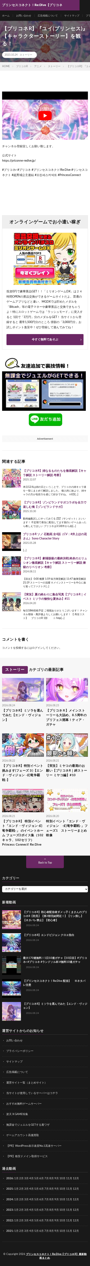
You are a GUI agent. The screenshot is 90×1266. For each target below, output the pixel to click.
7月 (46, 1178)
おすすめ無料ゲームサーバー (24, 1104)
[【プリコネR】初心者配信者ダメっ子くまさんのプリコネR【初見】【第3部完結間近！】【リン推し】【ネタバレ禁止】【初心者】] (11, 919)
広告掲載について (48, 15)
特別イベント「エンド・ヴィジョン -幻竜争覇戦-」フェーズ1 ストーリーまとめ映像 (67, 828)
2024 (9, 1199)
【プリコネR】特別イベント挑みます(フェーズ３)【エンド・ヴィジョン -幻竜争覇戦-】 (22, 773)
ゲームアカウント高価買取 (22, 1135)
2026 (9, 1178)
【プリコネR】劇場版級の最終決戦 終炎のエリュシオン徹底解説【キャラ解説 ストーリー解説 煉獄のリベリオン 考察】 (55, 563)
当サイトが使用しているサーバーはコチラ (32, 1093)
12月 (76, 1189)
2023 (9, 1210)
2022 (9, 1220)
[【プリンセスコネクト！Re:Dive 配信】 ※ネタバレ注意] (11, 988)
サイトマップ (71, 15)
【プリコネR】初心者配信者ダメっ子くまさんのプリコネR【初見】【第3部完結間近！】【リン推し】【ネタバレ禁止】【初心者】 (55, 916)
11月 (69, 1189)
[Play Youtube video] (45, 116)
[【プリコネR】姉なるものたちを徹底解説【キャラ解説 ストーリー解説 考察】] (11, 478)
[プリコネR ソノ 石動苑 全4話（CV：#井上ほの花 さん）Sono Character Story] (11, 541)
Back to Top (45, 862)
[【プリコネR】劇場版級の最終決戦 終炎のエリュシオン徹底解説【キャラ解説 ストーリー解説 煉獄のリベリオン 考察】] (11, 565)
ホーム (6, 15)
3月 (26, 1178)
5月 (36, 1178)
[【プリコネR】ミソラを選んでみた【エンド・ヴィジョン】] (11, 1011)
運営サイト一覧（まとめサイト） (26, 1082)
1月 (16, 1178)
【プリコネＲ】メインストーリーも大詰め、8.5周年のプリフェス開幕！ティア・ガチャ (66, 717)
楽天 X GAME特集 (17, 1114)
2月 (21, 1178)
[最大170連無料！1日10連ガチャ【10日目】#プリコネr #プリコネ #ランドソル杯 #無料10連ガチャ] (11, 965)
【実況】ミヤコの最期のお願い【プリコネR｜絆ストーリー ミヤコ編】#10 (66, 770)
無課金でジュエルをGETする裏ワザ (28, 1125)
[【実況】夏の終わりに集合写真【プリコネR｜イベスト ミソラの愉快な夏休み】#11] (11, 601)
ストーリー (26, 55)
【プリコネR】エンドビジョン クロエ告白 (48, 935)
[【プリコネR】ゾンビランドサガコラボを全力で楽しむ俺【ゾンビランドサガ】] (11, 509)
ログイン (37, 648)
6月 (41, 1178)
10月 (62, 1189)
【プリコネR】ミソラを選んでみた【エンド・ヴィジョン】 (22, 715)
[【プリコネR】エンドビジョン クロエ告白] (11, 942)
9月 (56, 1189)
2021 (9, 1231)
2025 (9, 1189)
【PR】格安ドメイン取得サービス (27, 1156)
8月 (51, 1178)
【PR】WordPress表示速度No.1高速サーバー (34, 1146)
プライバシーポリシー (19, 1051)
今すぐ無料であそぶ (45, 339)
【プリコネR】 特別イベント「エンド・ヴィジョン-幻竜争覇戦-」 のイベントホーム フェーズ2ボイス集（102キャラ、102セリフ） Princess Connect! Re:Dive (23, 833)
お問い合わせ (23, 15)
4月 (31, 1178)
